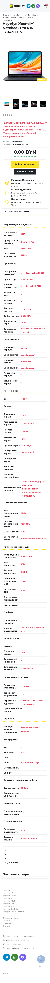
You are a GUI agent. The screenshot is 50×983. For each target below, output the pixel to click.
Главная (6, 15)
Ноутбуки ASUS (9, 901)
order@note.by (16, 944)
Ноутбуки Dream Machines (13, 912)
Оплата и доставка (10, 918)
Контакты (6, 926)
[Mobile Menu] (5, 6)
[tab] (25, 849)
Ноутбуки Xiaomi (31, 15)
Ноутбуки (17, 15)
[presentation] (6, 66)
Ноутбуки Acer (8, 898)
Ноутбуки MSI (8, 906)
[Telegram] (29, 6)
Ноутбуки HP (8, 893)
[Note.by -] (17, 6)
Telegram (6, 957)
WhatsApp (33, 6)
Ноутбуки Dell (8, 904)
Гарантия (6, 921)
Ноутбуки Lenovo (9, 896)
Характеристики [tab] (18, 211)
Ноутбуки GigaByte (10, 909)
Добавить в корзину (25, 164)
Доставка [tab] (13, 862)
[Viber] (38, 6)
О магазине (7, 923)
